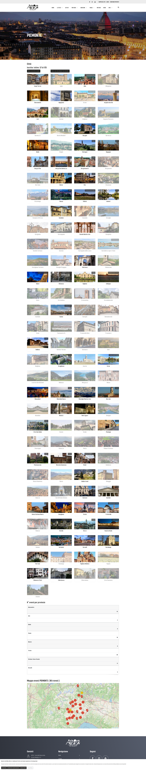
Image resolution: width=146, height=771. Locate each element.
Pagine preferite (115, 2)
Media (91, 7)
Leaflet (113, 727)
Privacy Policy (29, 768)
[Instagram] (92, 2)
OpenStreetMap (117, 727)
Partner (99, 7)
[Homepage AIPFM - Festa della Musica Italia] (32, 7)
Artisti (67, 7)
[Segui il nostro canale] (95, 2)
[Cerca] (118, 7)
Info (110, 7)
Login (107, 2)
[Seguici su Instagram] (99, 758)
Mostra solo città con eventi (34, 71)
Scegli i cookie (23, 767)
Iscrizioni (82, 7)
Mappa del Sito (102, 2)
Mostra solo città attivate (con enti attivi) (60, 71)
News (104, 7)
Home (53, 7)
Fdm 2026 (74, 7)
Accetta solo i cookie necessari (13, 767)
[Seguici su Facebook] (89, 2)
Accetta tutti (4, 767)
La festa (59, 7)
